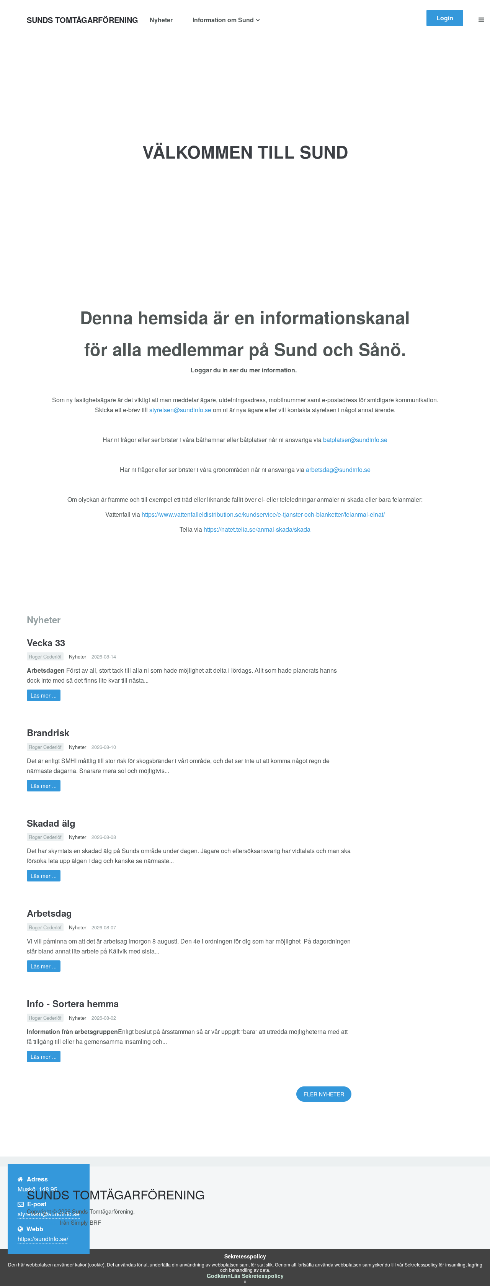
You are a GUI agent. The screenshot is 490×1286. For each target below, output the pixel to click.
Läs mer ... (44, 695)
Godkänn (219, 1275)
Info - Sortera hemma (73, 1003)
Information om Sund (223, 19)
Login (444, 17)
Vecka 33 (46, 642)
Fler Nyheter (324, 1094)
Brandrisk (48, 732)
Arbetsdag (49, 912)
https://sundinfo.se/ (43, 1238)
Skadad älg (51, 822)
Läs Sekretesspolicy (257, 1275)
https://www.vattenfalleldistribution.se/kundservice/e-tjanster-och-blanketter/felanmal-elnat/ (263, 514)
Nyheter (161, 19)
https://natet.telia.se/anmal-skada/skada (257, 529)
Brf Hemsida (42, 1222)
